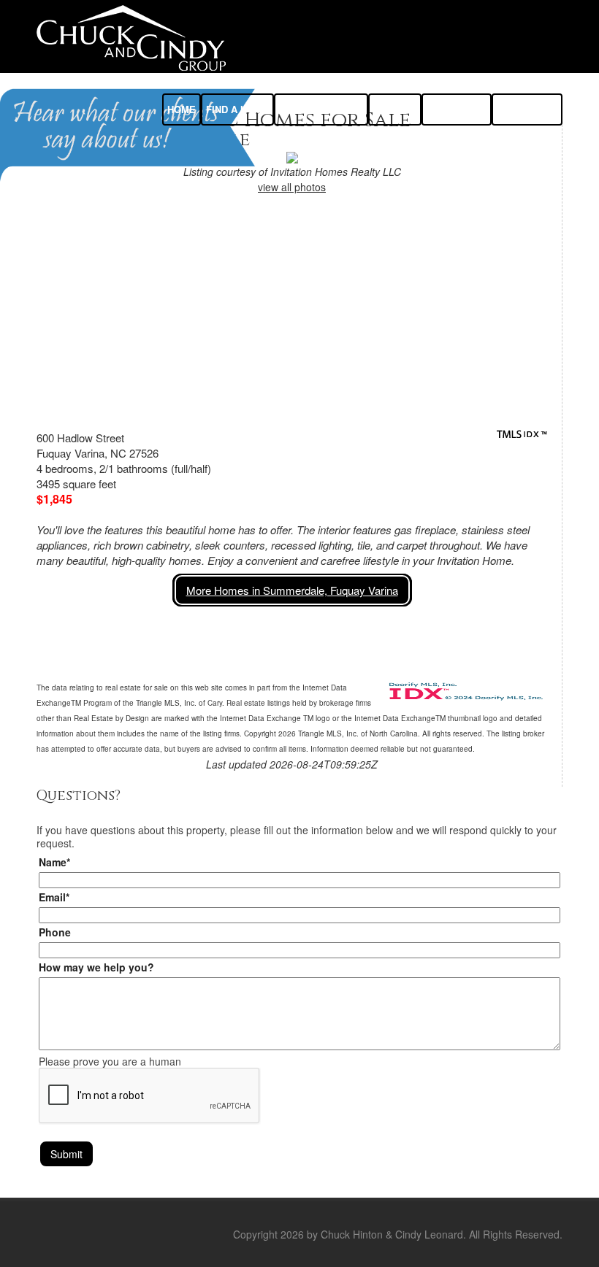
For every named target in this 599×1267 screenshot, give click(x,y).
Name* (54, 862)
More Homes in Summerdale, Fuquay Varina (292, 590)
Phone (55, 932)
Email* (54, 897)
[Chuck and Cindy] (131, 36)
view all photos (292, 187)
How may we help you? (96, 967)
